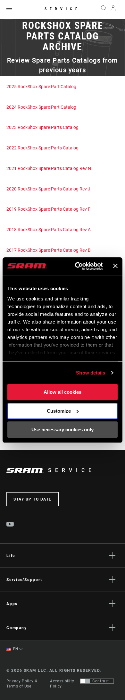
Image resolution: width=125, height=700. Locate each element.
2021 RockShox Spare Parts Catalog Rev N (48, 168)
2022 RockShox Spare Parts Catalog (42, 147)
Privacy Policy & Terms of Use (21, 683)
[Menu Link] (9, 9)
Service (62, 9)
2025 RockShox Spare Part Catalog (41, 86)
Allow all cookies (62, 392)
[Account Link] (113, 9)
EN (15, 649)
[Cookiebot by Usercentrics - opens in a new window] (77, 266)
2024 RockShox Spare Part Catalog (41, 107)
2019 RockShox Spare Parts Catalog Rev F (48, 209)
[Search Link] (103, 10)
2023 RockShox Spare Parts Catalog (42, 127)
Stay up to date (32, 499)
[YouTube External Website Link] (10, 525)
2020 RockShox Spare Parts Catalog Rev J (48, 188)
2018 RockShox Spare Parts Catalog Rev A (48, 229)
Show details (90, 372)
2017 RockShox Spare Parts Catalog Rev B (48, 250)
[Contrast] (85, 681)
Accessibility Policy (62, 683)
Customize (59, 411)
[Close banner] (115, 266)
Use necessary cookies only (62, 429)
